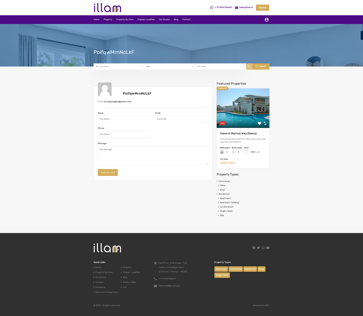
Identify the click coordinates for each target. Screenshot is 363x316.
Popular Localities (146, 19)
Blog (176, 19)
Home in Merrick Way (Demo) (238, 133)
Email (157, 113)
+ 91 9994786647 (223, 7)
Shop (222, 189)
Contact (186, 19)
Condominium (226, 207)
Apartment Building (229, 202)
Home (96, 19)
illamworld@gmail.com (169, 286)
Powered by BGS (261, 305)
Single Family (226, 211)
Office (222, 185)
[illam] (107, 11)
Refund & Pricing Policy (106, 292)
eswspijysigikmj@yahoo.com (118, 101)
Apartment (225, 198)
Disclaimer (100, 287)
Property (108, 19)
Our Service (164, 19)
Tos (124, 287)
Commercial (224, 181)
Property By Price (124, 19)
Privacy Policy (129, 282)
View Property (243, 120)
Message (102, 143)
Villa (222, 215)
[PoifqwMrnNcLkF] (105, 95)
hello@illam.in (246, 7)
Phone (101, 128)
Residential (224, 194)
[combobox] (119, 66)
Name (100, 113)
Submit (262, 7)
